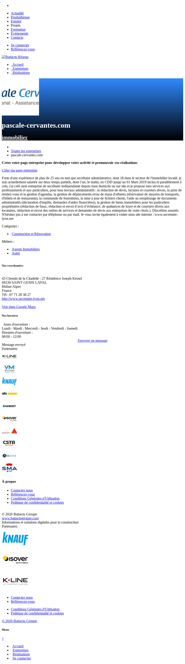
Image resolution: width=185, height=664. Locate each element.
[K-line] (9, 361)
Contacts (17, 37)
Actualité (17, 13)
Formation (18, 29)
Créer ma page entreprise (19, 170)
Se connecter (20, 45)
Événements (19, 33)
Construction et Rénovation (31, 234)
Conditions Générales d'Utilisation (35, 498)
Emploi (16, 21)
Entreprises (19, 68)
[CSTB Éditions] (9, 448)
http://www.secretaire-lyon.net (23, 299)
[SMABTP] (9, 472)
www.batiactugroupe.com (20, 518)
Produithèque (20, 17)
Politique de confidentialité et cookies (37, 502)
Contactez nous (22, 490)
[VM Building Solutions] (9, 373)
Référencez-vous (23, 49)
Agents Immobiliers (26, 249)
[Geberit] (9, 410)
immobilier (15, 137)
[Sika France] (9, 435)
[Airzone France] (9, 460)
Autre (16, 253)
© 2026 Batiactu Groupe (19, 621)
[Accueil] (15, 57)
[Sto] (9, 398)
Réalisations (20, 73)
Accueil (17, 64)
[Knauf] (9, 386)
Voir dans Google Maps (19, 307)
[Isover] (9, 423)
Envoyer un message (92, 340)
